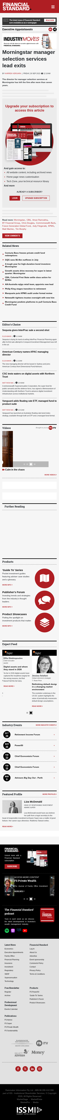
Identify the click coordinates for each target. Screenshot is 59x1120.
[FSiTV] (52, 428)
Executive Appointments (17, 29)
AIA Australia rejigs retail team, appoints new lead (29, 284)
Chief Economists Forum (27, 756)
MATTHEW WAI (7, 383)
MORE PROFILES (49, 794)
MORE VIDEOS (50, 475)
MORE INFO (6, 585)
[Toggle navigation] (53, 6)
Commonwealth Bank (45, 223)
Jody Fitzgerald (39, 226)
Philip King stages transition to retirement (25, 289)
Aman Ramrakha (40, 220)
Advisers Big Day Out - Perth (29, 777)
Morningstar (19, 220)
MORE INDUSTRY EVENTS (46, 725)
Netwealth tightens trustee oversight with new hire (29, 298)
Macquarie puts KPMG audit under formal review (28, 293)
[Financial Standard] (17, 6)
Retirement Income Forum (27, 734)
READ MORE (7, 686)
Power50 (19, 745)
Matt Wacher (8, 229)
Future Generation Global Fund (16, 226)
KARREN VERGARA (13, 73)
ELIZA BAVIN (6, 336)
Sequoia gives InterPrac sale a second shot (25, 330)
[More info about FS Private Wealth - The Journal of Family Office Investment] (47, 886)
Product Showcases (14, 614)
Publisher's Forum (13, 592)
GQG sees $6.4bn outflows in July (21, 260)
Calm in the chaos (15, 469)
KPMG (51, 226)
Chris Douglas (28, 223)
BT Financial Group (11, 223)
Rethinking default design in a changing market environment (43, 686)
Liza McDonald (33, 801)
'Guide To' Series (12, 570)
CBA (29, 220)
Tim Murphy (20, 229)
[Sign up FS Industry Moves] (29, 41)
